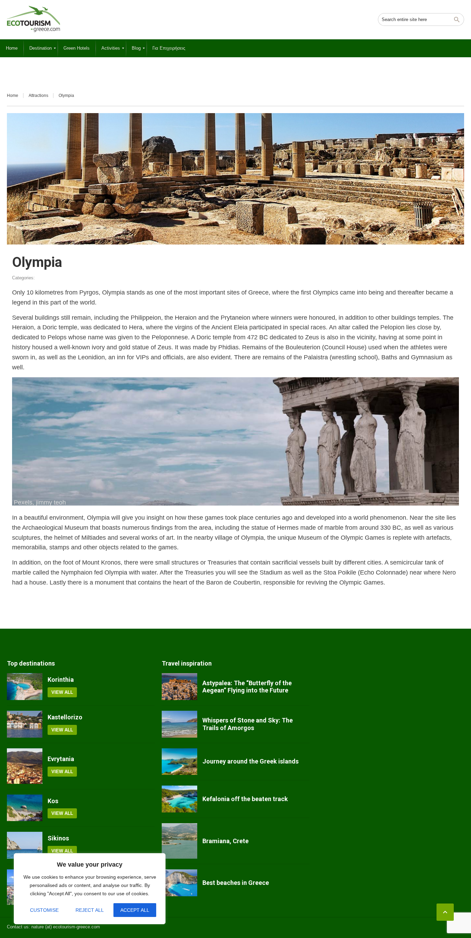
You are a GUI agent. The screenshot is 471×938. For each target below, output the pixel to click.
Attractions (38, 95)
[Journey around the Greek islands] (179, 761)
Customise (44, 910)
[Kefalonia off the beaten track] (179, 799)
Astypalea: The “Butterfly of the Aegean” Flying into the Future (247, 686)
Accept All (134, 910)
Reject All (90, 910)
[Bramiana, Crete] (179, 841)
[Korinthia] (24, 686)
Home (12, 95)
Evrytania (61, 758)
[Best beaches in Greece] (179, 882)
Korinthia (61, 679)
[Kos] (24, 808)
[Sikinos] (24, 845)
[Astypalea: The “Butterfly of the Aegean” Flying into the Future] (179, 686)
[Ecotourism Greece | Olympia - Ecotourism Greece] (33, 19)
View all (62, 692)
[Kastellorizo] (24, 724)
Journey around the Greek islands (250, 761)
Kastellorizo (65, 717)
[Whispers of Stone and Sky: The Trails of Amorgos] (179, 724)
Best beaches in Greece (235, 882)
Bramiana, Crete (225, 841)
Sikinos (58, 838)
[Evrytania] (24, 766)
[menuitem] (11, 48)
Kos (53, 801)
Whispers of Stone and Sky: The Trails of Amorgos (247, 724)
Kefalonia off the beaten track (245, 798)
